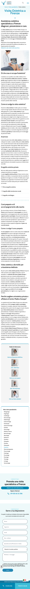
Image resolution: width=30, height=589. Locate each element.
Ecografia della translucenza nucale (12, 191)
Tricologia (6, 459)
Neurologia (6, 435)
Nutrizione (6, 437)
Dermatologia (7, 417)
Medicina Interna (8, 431)
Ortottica (6, 443)
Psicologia (6, 457)
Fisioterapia (6, 423)
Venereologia (7, 463)
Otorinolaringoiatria (8, 449)
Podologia (6, 453)
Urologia (6, 461)
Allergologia (6, 411)
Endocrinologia (7, 421)
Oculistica (6, 439)
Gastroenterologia (8, 425)
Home (6, 7)
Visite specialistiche (13, 7)
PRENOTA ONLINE (22, 586)
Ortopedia (6, 441)
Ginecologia (6, 429)
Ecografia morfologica (8, 195)
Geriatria (6, 427)
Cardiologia (6, 415)
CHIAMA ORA (9, 586)
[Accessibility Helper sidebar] (1, 566)
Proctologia (6, 455)
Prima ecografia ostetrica (9, 187)
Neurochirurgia (7, 433)
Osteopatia (6, 445)
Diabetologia (7, 419)
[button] (23, 3)
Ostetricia (6, 447)
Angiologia (6, 413)
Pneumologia (7, 451)
